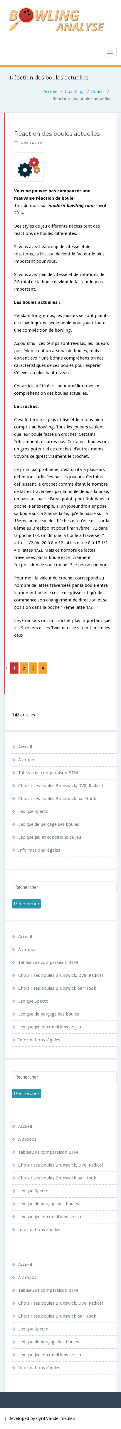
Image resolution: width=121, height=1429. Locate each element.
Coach (97, 91)
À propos (27, 759)
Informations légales (39, 850)
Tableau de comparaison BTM (48, 772)
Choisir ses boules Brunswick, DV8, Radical (60, 785)
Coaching (74, 91)
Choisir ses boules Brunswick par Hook (57, 798)
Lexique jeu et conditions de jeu (49, 837)
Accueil (50, 91)
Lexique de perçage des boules (48, 824)
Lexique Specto (33, 811)
